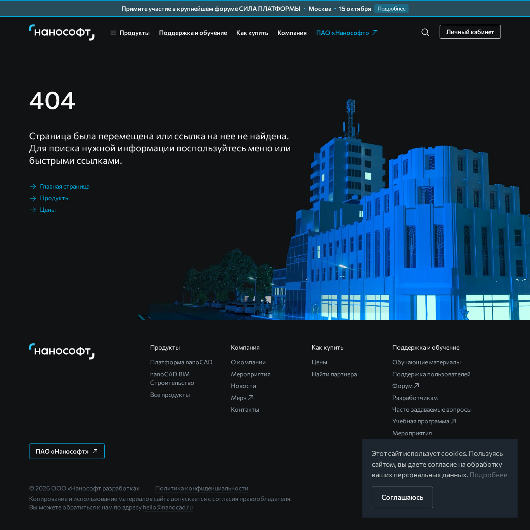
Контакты (245, 409)
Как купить (252, 32)
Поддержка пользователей (431, 374)
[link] (62, 32)
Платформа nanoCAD (181, 361)
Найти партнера (334, 374)
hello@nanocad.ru (168, 507)
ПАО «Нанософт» (342, 32)
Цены (319, 361)
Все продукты (170, 394)
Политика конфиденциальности (201, 488)
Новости (243, 385)
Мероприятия (250, 374)
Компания (292, 32)
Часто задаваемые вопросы (432, 409)
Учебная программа (420, 420)
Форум (402, 385)
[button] (425, 32)
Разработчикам (415, 397)
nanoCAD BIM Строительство (172, 378)
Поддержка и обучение (193, 32)
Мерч (239, 397)
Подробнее (488, 474)
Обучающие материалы (426, 361)
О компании (248, 361)
